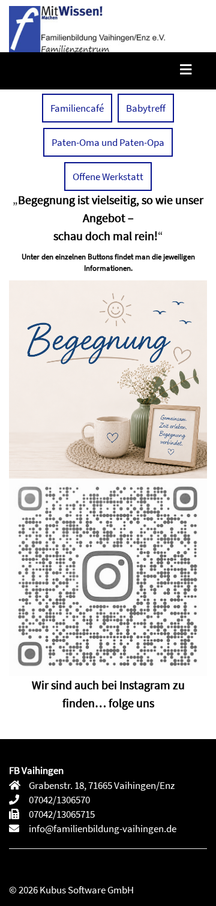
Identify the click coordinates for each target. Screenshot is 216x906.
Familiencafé (77, 108)
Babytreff (146, 108)
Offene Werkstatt (108, 176)
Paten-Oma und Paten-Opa (108, 142)
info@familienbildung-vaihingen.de (101, 828)
